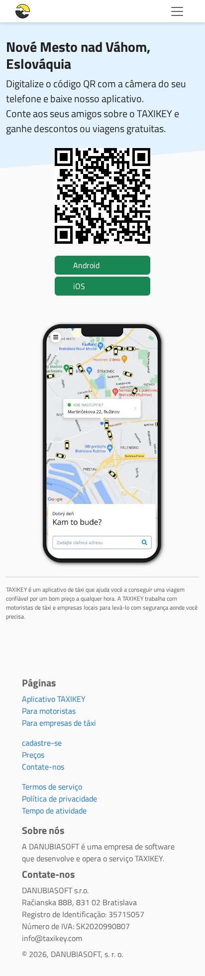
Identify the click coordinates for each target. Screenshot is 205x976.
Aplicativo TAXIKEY (54, 699)
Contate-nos (43, 767)
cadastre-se (42, 743)
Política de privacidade (59, 799)
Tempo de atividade (54, 810)
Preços (33, 755)
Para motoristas (49, 711)
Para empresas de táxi (59, 723)
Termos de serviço (52, 787)
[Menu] (177, 11)
